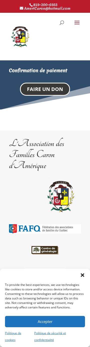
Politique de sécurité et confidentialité (50, 336)
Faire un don (45, 89)
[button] (82, 275)
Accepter (45, 321)
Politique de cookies (13, 336)
